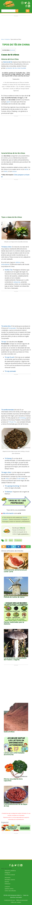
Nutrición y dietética (10, 870)
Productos (7, 39)
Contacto (7, 886)
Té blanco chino (6, 247)
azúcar (14, 171)
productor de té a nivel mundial (16, 68)
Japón (8, 102)
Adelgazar (7, 872)
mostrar (12, 50)
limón (6, 171)
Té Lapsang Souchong (12, 486)
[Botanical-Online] (9, 4)
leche (26, 169)
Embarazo (7, 883)
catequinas (16, 282)
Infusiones (7, 877)
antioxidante (5, 264)
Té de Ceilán (20, 478)
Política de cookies (16, 902)
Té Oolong (8, 458)
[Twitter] (15, 865)
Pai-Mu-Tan (8, 270)
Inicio (2, 39)
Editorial (22, 528)
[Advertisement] (16, 27)
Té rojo (3, 342)
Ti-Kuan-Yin (12, 422)
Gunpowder (12, 328)
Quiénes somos (9, 888)
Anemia (7, 881)
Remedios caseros (10, 879)
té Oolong (22, 418)
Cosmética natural (10, 874)
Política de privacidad (21, 900)
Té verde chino (6, 326)
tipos (10, 540)
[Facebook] (10, 865)
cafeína (17, 262)
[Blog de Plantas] (21, 865)
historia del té (7, 62)
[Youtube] (12, 865)
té (6, 540)
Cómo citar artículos (10, 890)
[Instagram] (18, 865)
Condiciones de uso (9, 900)
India (7, 478)
